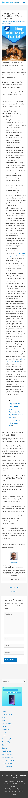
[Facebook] (14, 579)
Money (4, 736)
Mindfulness (6, 733)
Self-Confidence (7, 757)
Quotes (4, 748)
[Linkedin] (12, 579)
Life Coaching (6, 723)
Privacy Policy (9, 781)
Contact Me (19, 781)
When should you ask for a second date (15, 423)
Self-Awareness (7, 754)
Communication (7, 714)
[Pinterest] (16, 579)
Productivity (6, 742)
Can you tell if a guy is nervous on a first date (16, 414)
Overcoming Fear (7, 739)
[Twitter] (10, 579)
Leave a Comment (8, 21)
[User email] (18, 579)
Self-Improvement (8, 760)
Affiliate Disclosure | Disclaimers (14, 789)
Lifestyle (5, 726)
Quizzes (4, 745)
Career (4, 711)
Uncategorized (7, 766)
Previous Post (14, 587)
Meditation (5, 730)
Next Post (14, 592)
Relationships (19, 21)
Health (4, 720)
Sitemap (14, 794)
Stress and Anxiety (8, 763)
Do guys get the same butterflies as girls (15, 406)
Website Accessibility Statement (14, 791)
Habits (4, 717)
